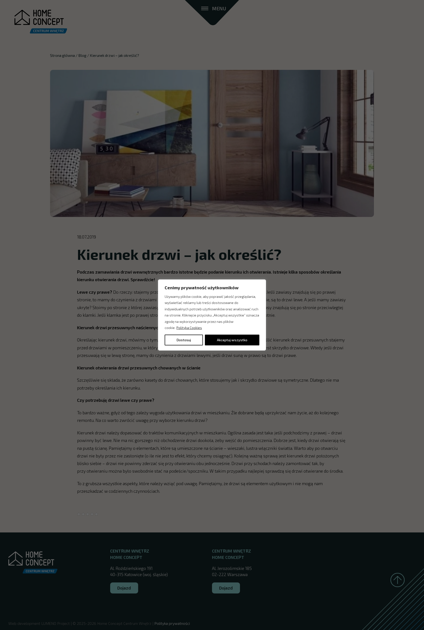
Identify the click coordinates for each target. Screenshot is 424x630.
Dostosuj (184, 340)
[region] (212, 315)
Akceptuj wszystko (232, 340)
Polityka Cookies (189, 328)
